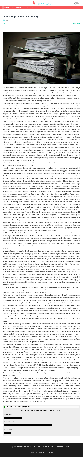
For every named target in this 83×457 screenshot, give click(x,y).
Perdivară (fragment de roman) (20, 16)
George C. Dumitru (45, 452)
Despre (60, 447)
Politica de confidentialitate (43, 447)
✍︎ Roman (5, 24)
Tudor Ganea (76, 23)
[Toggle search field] (10, 3)
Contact (68, 447)
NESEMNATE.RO (23, 447)
